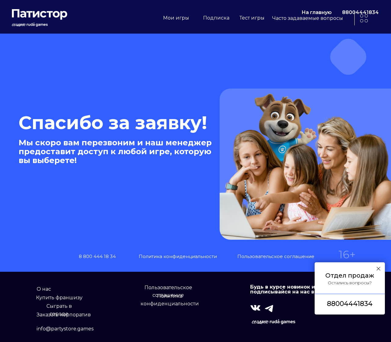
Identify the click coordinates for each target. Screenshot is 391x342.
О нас (44, 289)
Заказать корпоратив (64, 315)
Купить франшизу (59, 297)
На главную (316, 12)
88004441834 (360, 12)
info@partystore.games (65, 329)
